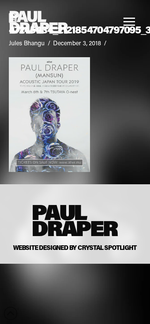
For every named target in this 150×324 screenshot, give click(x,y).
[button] (131, 21)
